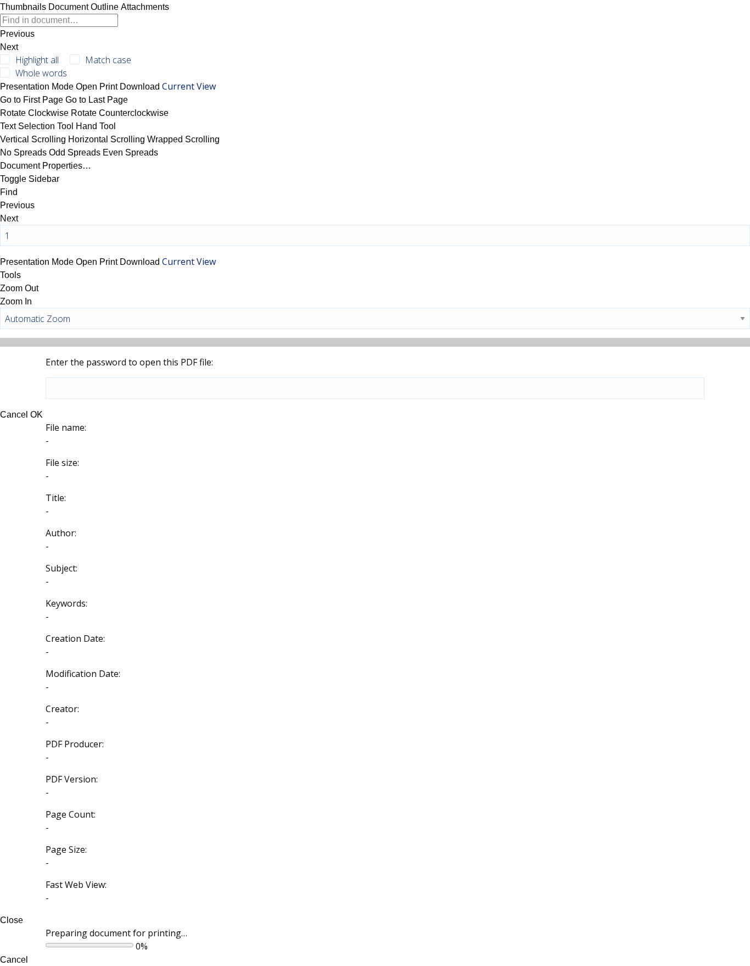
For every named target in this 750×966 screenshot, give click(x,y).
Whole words (41, 73)
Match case (108, 59)
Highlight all (37, 59)
